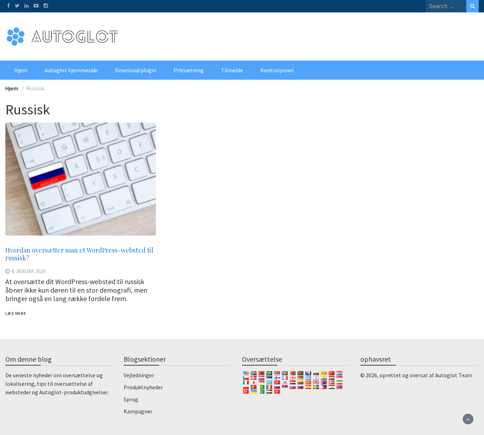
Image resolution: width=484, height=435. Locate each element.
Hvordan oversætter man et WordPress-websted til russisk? (79, 254)
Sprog (131, 399)
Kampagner (138, 411)
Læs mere (15, 313)
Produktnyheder (143, 387)
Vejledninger (139, 375)
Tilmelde (232, 70)
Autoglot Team (453, 375)
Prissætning (189, 70)
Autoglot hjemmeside (71, 70)
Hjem (20, 70)
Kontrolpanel (277, 70)
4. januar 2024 (28, 271)
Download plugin (135, 70)
